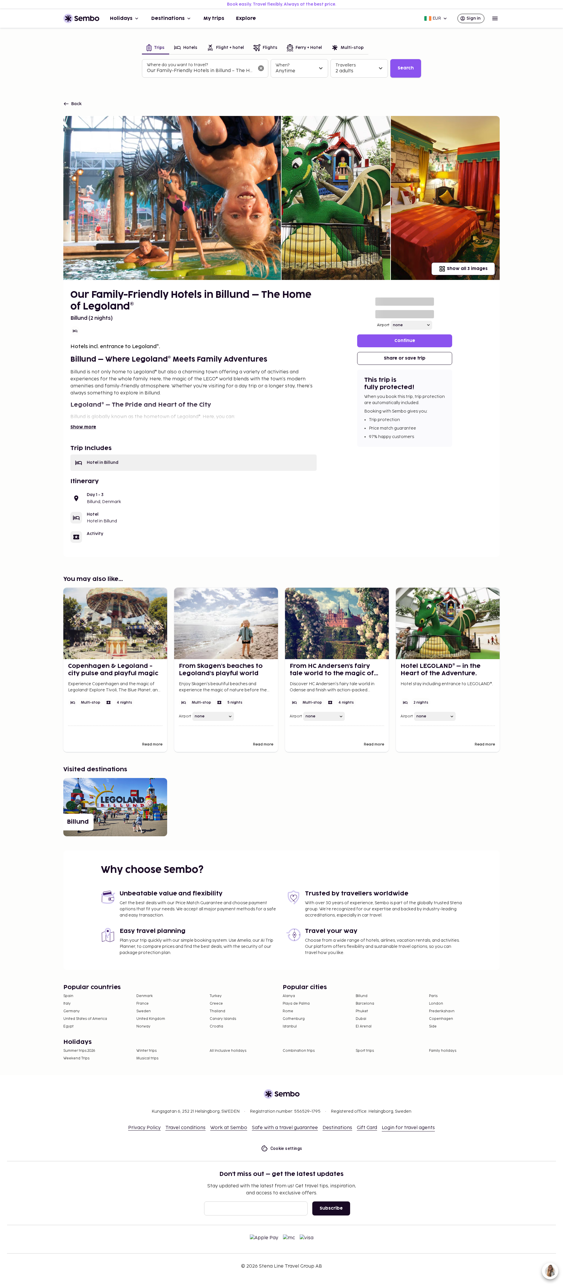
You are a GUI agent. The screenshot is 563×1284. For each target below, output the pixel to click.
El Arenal (364, 1026)
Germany (71, 1011)
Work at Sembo (228, 1128)
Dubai (361, 1019)
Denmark (144, 996)
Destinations (168, 18)
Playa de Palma (296, 1003)
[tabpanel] (281, 68)
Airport (383, 325)
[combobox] (200, 71)
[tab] (155, 48)
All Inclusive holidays (228, 1051)
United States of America (85, 1019)
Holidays (121, 18)
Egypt (68, 1026)
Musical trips (147, 1058)
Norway (143, 1026)
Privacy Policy (144, 1128)
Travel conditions (185, 1128)
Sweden (143, 1011)
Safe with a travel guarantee (285, 1128)
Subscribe (331, 1208)
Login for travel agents (408, 1128)
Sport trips (365, 1051)
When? (282, 65)
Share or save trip (404, 358)
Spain (68, 996)
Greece (216, 1003)
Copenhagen (441, 1019)
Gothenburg (294, 1019)
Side (433, 1026)
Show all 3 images (467, 269)
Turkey (216, 996)
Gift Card (367, 1128)
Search (406, 68)
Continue (404, 341)
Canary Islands (223, 1019)
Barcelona (365, 1003)
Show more (83, 427)
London (436, 1003)
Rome (288, 1011)
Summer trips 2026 (79, 1051)
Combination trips (299, 1051)
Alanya (289, 996)
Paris (433, 996)
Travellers (345, 65)
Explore (246, 18)
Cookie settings (286, 1148)
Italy (67, 1003)
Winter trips (146, 1051)
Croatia (216, 1026)
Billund (361, 996)
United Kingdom (150, 1019)
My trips (214, 18)
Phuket (362, 1011)
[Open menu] (495, 18)
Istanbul (290, 1026)
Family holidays (442, 1051)
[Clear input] (260, 68)
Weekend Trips (76, 1058)
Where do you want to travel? (177, 64)
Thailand (217, 1011)
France (142, 1003)
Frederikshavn (442, 1011)
